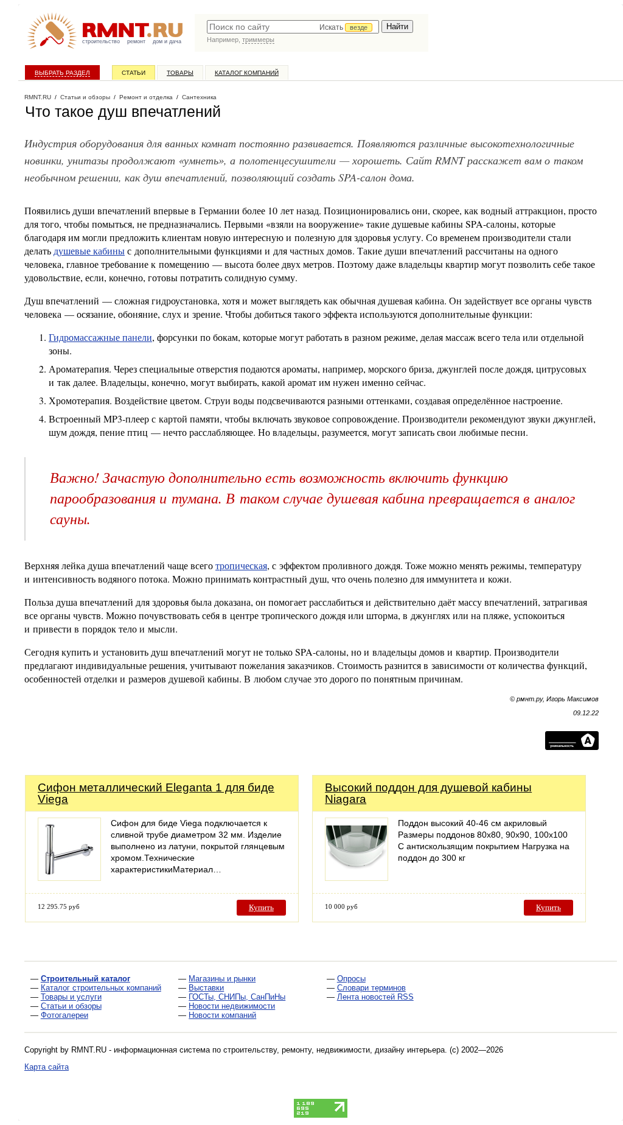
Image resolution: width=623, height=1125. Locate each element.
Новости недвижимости (232, 1006)
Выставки (206, 987)
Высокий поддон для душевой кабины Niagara (428, 793)
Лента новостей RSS (375, 996)
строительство (101, 41)
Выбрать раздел (62, 72)
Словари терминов (371, 987)
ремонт (136, 41)
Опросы (351, 978)
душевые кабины (89, 250)
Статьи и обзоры (71, 1006)
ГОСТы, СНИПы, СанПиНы (237, 996)
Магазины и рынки (222, 978)
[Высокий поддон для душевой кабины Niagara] (356, 877)
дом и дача (167, 41)
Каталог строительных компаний (101, 987)
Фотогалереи (64, 1015)
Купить (261, 907)
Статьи (133, 72)
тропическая (241, 565)
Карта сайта (46, 1066)
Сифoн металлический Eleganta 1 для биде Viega (156, 793)
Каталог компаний (247, 72)
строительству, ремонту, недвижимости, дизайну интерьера (334, 1049)
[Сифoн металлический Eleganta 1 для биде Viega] (69, 877)
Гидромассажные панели (100, 337)
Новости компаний (222, 1015)
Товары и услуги (71, 996)
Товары (180, 72)
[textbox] (293, 26)
